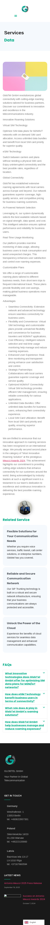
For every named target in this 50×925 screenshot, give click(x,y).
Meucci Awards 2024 (14, 460)
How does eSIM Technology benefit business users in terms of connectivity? (23, 697)
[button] (16, 16)
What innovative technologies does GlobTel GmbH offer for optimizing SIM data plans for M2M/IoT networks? (25, 680)
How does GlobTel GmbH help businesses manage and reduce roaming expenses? (24, 725)
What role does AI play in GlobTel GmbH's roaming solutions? (21, 711)
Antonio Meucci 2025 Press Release (23, 883)
